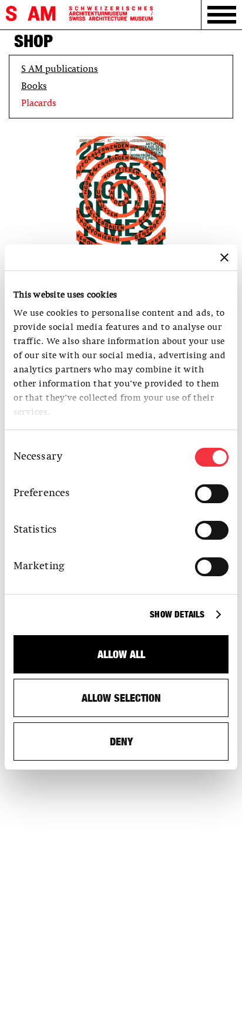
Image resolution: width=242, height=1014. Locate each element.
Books (34, 86)
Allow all (121, 654)
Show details (177, 614)
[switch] (211, 493)
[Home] (79, 14)
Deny (121, 741)
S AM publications (59, 69)
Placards (38, 103)
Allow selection (121, 698)
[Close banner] (224, 257)
